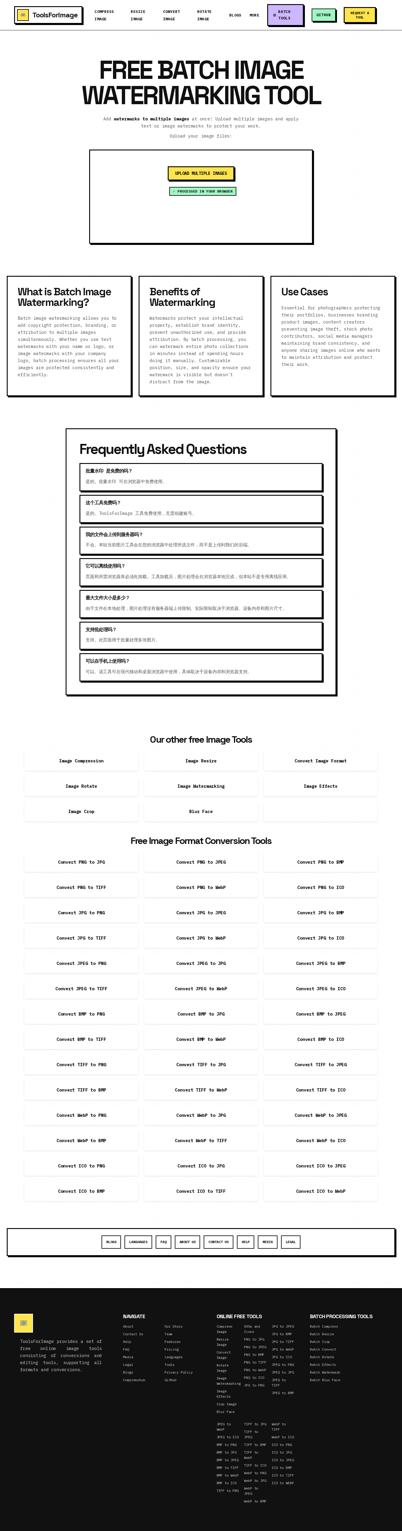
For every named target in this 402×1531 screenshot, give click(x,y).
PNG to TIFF (255, 1362)
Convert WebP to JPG (201, 1115)
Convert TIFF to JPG (201, 1064)
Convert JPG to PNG (81, 912)
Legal (291, 1242)
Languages (138, 1242)
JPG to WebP (283, 1349)
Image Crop (81, 811)
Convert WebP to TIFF (201, 1140)
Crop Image (227, 1404)
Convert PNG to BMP (320, 862)
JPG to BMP (282, 1334)
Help (246, 1242)
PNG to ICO (254, 1377)
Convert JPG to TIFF (81, 938)
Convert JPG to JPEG (201, 912)
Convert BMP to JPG (200, 1014)
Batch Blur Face (325, 1380)
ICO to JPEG (283, 1460)
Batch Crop (320, 1341)
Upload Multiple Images (201, 173)
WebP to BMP (255, 1501)
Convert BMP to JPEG (320, 1014)
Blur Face (201, 811)
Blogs (235, 15)
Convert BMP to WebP (201, 1039)
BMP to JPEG (228, 1460)
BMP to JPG (227, 1452)
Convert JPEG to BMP (320, 963)
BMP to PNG (227, 1444)
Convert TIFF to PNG (81, 1064)
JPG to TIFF (283, 1341)
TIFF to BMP (255, 1444)
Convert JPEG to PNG (81, 963)
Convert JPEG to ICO (320, 988)
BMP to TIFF (228, 1467)
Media (268, 1242)
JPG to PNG (254, 1385)
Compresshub (134, 1380)
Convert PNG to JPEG (201, 862)
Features (173, 1341)
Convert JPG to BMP (320, 912)
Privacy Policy (179, 1372)
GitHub (323, 14)
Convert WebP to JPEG (321, 1115)
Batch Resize (322, 1334)
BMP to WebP (228, 1475)
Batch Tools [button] (284, 15)
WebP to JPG (255, 1480)
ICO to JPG (282, 1452)
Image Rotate (81, 786)
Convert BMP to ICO (320, 1039)
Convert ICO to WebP (320, 1191)
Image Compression (81, 761)
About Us (188, 1242)
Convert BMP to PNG (81, 1014)
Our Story (174, 1326)
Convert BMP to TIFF (81, 1039)
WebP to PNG (255, 1473)
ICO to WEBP (283, 1483)
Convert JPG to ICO (320, 938)
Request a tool (359, 15)
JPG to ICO (282, 1357)
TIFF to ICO (255, 1465)
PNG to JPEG (255, 1347)
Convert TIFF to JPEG (321, 1064)
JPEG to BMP (283, 1393)
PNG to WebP (255, 1370)
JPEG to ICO (228, 1437)
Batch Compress (324, 1326)
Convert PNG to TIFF (81, 887)
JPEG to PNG (283, 1364)
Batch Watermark (325, 1372)
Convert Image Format (321, 761)
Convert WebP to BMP (81, 1140)
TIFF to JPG (255, 1424)
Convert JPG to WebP (201, 938)
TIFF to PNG (228, 1490)
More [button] (254, 15)
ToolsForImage (54, 14)
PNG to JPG (254, 1339)
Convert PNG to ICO (320, 887)
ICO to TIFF (283, 1475)
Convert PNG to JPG (81, 862)
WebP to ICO (283, 1437)
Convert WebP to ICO (320, 1140)
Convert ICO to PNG (81, 1166)
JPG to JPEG (283, 1326)
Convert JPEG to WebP (201, 988)
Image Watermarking (200, 786)
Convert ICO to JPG (200, 1166)
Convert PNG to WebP (201, 887)
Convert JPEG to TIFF (81, 988)
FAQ (163, 1242)
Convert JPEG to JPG (201, 963)
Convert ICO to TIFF (201, 1191)
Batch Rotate (322, 1357)
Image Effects (321, 786)
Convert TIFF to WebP (201, 1090)
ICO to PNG (282, 1444)
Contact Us (218, 1242)
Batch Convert (323, 1349)
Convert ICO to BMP (81, 1191)
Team (168, 1334)
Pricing (172, 1349)
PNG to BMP (254, 1354)
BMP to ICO (227, 1483)
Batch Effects (323, 1364)
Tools (170, 1364)
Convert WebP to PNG (81, 1115)
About (128, 1326)
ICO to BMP (282, 1467)
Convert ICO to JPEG (320, 1166)
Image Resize (201, 761)
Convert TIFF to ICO (320, 1090)
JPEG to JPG (283, 1372)
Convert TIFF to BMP (81, 1090)
